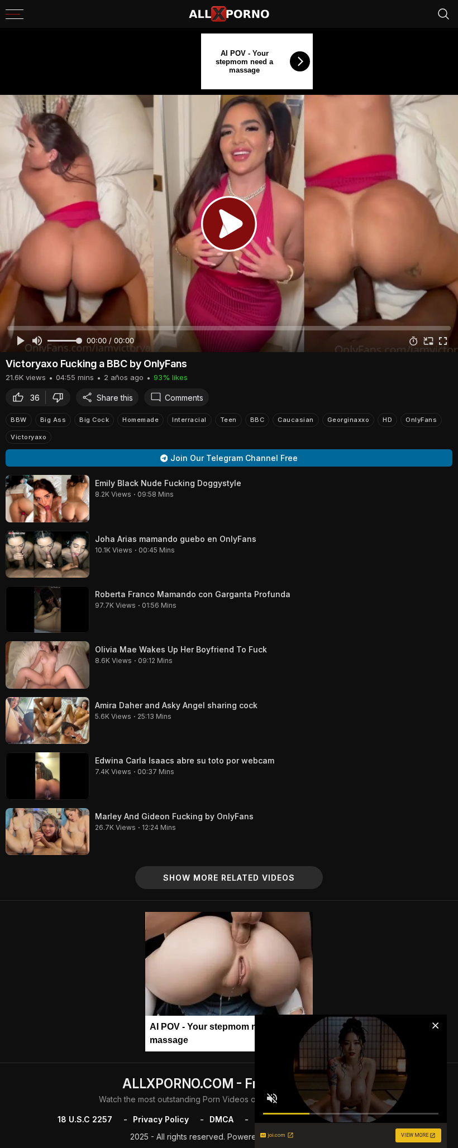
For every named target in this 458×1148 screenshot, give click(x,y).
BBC (257, 420)
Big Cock (94, 420)
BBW (19, 420)
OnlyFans (421, 420)
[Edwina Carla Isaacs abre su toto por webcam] (47, 775)
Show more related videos (229, 877)
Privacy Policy (161, 1119)
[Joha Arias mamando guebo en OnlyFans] (47, 554)
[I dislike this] (60, 397)
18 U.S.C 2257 (85, 1119)
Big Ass (53, 420)
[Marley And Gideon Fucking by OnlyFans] (47, 831)
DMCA (221, 1119)
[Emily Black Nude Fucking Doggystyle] (47, 498)
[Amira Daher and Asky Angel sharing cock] (47, 720)
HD (387, 420)
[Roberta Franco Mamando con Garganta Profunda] (47, 609)
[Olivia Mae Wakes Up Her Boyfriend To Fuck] (47, 664)
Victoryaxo (28, 437)
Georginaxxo (348, 420)
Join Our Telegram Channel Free (234, 458)
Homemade (140, 420)
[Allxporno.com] (229, 14)
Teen (228, 420)
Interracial (189, 420)
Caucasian (296, 420)
